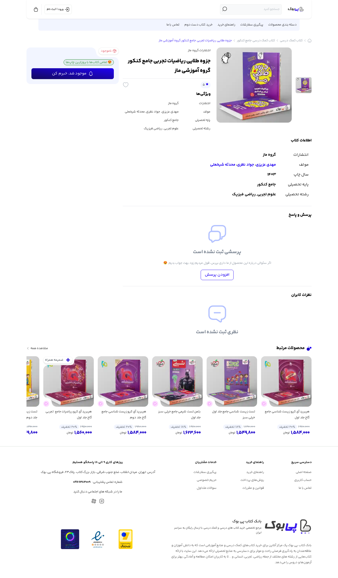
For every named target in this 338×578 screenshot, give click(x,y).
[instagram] (101, 501)
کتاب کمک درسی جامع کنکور (256, 40)
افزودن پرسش (217, 275)
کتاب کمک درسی (291, 40)
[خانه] (310, 41)
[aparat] (93, 501)
